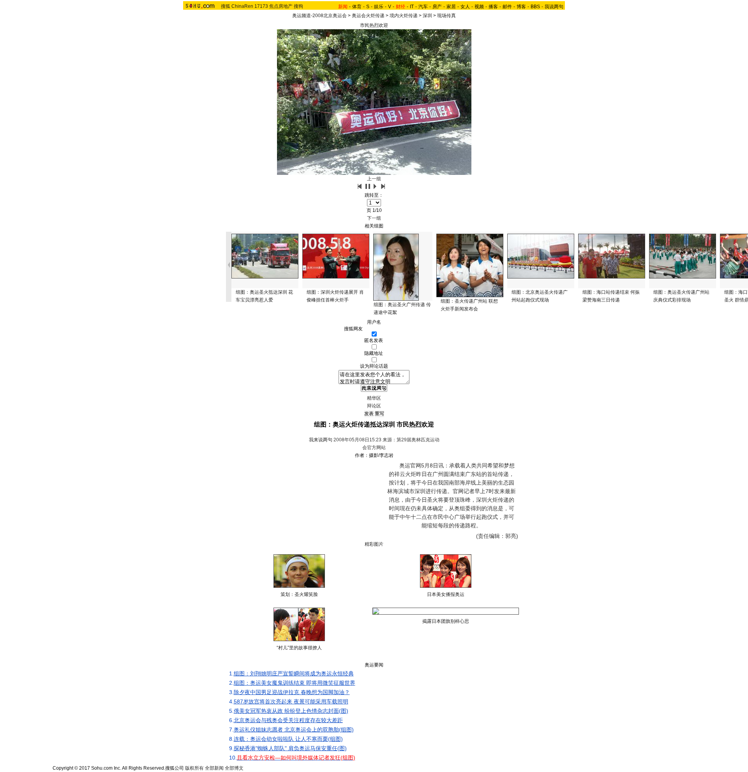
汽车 (423, 6)
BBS (535, 6)
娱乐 (378, 6)
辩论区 (374, 406)
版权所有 (194, 768)
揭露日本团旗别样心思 (445, 621)
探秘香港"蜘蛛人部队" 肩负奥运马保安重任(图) (290, 748)
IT (412, 6)
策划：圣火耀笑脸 (299, 594)
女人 (465, 6)
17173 (261, 6)
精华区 (374, 398)
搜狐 (225, 6)
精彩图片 (374, 544)
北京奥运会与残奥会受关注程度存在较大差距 (288, 720)
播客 (493, 6)
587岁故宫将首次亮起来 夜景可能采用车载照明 (291, 701)
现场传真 (446, 15)
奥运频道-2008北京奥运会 (319, 15)
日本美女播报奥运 (445, 594)
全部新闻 (214, 768)
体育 (357, 6)
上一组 (374, 179)
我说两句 (554, 6)
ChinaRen (242, 6)
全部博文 (234, 768)
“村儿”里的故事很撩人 (299, 647)
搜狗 (298, 6)
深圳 (427, 15)
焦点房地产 (281, 6)
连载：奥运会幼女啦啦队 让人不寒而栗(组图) (288, 739)
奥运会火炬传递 (368, 15)
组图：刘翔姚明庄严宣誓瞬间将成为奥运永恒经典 (294, 673)
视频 (479, 6)
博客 (521, 6)
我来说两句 (320, 439)
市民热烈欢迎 (374, 25)
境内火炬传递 (404, 15)
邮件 (507, 6)
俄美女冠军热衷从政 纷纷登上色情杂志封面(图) (291, 711)
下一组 (374, 218)
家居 (451, 6)
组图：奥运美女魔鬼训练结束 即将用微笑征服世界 (294, 683)
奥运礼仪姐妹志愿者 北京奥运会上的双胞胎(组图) (294, 729)
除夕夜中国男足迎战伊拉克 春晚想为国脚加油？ (292, 692)
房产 (437, 6)
